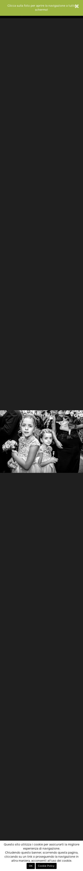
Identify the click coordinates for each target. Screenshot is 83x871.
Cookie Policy (46, 866)
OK (31, 866)
